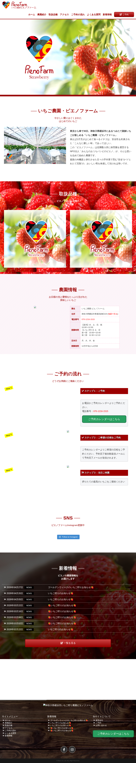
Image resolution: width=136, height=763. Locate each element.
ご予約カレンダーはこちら (104, 419)
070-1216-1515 (88, 319)
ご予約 (126, 14)
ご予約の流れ (78, 14)
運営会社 (99, 720)
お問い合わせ (101, 725)
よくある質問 (94, 14)
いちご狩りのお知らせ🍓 (60, 723)
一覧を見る (70, 643)
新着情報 (107, 14)
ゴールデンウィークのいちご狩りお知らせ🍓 (69, 720)
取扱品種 (53, 14)
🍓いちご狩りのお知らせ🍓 (61, 728)
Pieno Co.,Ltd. (62, 760)
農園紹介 (41, 14)
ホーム (31, 14)
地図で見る (113, 314)
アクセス (64, 14)
